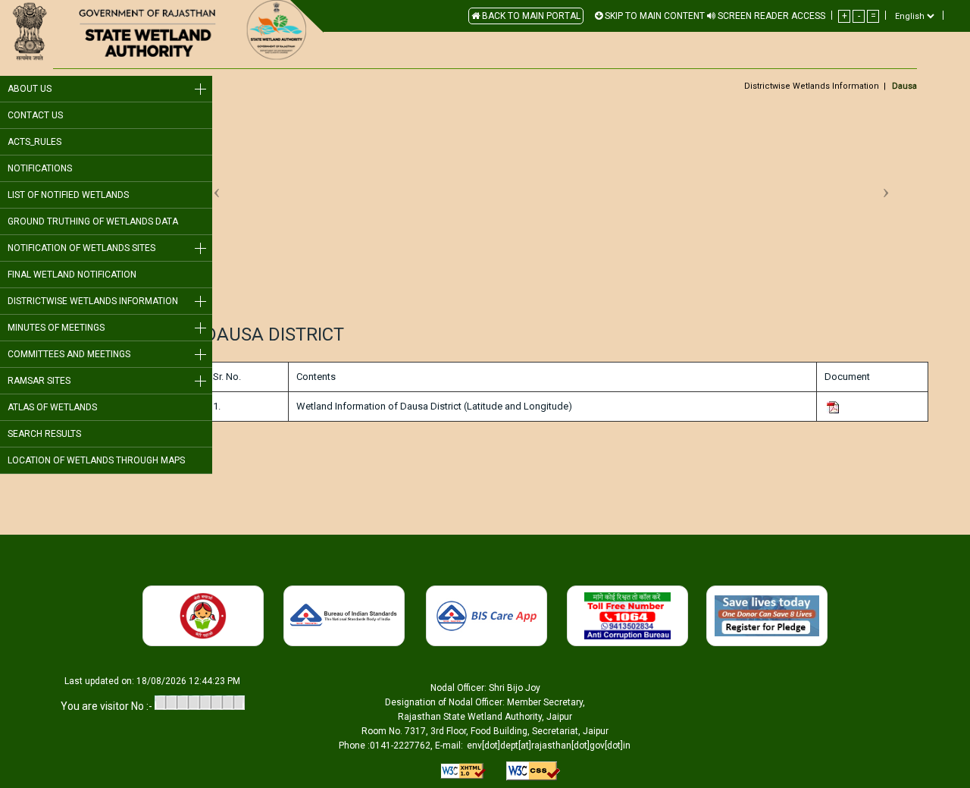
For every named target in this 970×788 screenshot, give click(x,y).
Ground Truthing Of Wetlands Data (93, 221)
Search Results (44, 434)
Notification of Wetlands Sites (81, 248)
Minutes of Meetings (56, 327)
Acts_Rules (34, 142)
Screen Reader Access (770, 16)
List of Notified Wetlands (68, 195)
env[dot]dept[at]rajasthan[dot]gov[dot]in (548, 745)
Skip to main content (653, 16)
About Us (30, 88)
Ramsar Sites (39, 380)
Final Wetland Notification (72, 274)
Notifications (40, 168)
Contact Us (35, 115)
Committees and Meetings (69, 354)
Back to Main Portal (530, 16)
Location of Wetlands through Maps (96, 460)
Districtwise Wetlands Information (93, 301)
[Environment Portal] (161, 30)
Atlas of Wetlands (52, 407)
